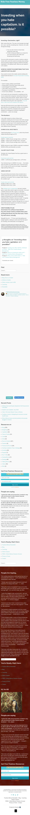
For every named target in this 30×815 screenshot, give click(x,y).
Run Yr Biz (4, 454)
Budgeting (4, 429)
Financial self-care (6, 445)
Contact (4, 558)
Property (4, 452)
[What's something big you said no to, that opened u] (15, 306)
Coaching (4, 284)
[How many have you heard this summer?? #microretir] (15, 387)
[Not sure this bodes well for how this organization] (15, 338)
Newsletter (4, 286)
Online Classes (6, 551)
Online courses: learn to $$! (9, 282)
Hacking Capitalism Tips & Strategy (11, 448)
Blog (3, 427)
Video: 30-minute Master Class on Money (12, 412)
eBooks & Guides (6, 280)
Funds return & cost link (7, 137)
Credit (3, 436)
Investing (4, 450)
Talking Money (5, 461)
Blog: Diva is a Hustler (7, 277)
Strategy (4, 459)
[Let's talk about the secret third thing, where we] (15, 355)
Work (3, 466)
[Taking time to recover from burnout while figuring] (15, 371)
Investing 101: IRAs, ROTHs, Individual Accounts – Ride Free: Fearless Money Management (14, 249)
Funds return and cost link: (7, 182)
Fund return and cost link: (7, 158)
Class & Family (6, 434)
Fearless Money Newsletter (9, 544)
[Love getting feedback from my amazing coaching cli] (15, 322)
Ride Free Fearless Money (13, 2)
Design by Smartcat (14, 807)
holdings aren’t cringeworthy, (10, 188)
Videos (4, 464)
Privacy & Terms (6, 556)
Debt (3, 438)
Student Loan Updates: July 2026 (10, 409)
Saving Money (5, 457)
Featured (4, 443)
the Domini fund (15, 132)
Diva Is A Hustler (6, 441)
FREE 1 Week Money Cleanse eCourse (12, 554)
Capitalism (4, 432)
